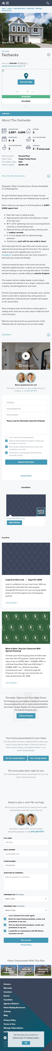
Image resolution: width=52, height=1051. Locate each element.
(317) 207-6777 (32, 391)
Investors (8, 992)
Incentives (8, 999)
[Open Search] (47, 3)
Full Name (8, 838)
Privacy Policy (26, 476)
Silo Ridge (39, 8)
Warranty (8, 988)
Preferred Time (14, 906)
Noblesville (30, 8)
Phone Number (9, 861)
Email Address (9, 850)
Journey (7, 1011)
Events (7, 995)
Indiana (9, 8)
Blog (6, 1015)
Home (4, 8)
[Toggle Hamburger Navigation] (5, 3)
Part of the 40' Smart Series (13, 176)
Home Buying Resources (14, 1007)
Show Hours (26, 106)
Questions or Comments (13, 873)
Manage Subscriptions (13, 1028)
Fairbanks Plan (6, 10)
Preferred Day (14, 895)
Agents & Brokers (11, 1003)
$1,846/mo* (22, 63)
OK (26, 1043)
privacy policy (33, 1037)
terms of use (18, 1037)
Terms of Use (9, 1024)
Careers (7, 984)
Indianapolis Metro (20, 8)
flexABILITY (6, 255)
